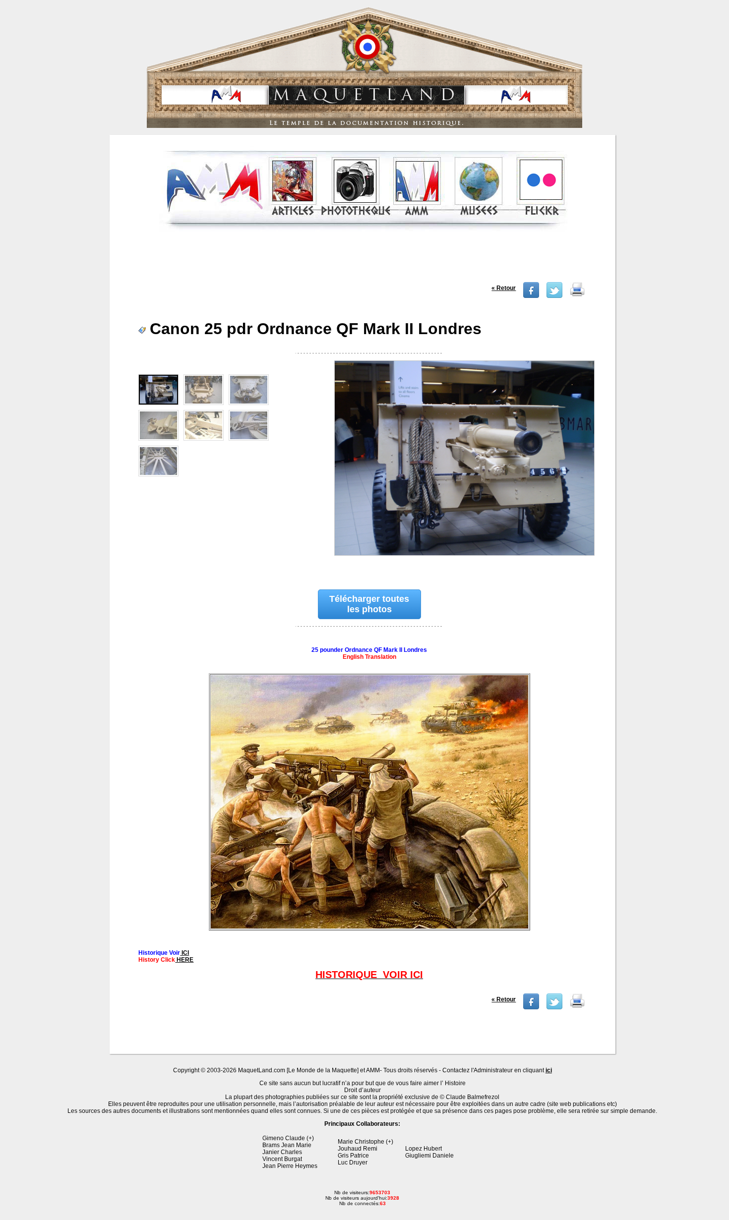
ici (549, 1070)
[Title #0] (463, 464)
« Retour (503, 288)
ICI (184, 952)
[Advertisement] (363, 259)
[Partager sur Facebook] (531, 295)
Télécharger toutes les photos (369, 604)
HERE (184, 959)
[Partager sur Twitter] (554, 295)
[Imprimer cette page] (577, 295)
